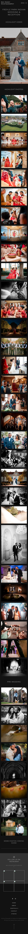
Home (14, 902)
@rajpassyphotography (14, 866)
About (14, 905)
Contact (14, 911)
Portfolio (14, 908)
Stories (14, 913)
